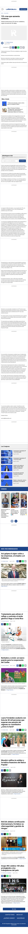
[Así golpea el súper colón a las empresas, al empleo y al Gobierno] (13, 571)
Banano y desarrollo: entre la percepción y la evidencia (19, 481)
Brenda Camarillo (6, 621)
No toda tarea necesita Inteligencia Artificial (18, 473)
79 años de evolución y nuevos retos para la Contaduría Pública (16, 103)
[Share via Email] (21, 47)
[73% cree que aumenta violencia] (14, 33)
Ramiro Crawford (6, 665)
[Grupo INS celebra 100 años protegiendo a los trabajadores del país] (13, 886)
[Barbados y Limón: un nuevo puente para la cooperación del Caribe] (13, 675)
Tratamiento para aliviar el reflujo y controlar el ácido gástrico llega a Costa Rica (12, 616)
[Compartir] (23, 47)
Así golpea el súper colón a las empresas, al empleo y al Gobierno (13, 556)
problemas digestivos (21, 648)
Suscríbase (21, 918)
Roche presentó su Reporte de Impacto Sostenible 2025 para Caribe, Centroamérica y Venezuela (5, 513)
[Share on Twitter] (16, 47)
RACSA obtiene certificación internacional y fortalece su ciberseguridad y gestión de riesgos (13, 825)
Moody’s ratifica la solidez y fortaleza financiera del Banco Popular (13, 762)
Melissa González (6, 767)
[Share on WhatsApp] (18, 47)
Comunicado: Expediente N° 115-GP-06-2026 (19, 451)
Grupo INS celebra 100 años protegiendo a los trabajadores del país (12, 868)
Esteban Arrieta (9, 42)
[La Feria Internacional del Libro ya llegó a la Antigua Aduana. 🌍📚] (15, 500)
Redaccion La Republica (7, 872)
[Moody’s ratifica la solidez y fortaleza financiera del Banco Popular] (13, 780)
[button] (23, 9)
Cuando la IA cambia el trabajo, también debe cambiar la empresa (18, 467)
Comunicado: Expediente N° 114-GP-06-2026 (19, 459)
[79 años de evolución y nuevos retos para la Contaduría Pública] (4, 103)
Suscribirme (22, 160)
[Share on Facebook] (13, 47)
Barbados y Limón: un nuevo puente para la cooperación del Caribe (12, 660)
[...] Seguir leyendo (5, 649)
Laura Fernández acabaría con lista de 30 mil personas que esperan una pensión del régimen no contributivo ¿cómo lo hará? (13, 722)
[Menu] (2, 9)
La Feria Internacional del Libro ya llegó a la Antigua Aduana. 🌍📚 (15, 512)
